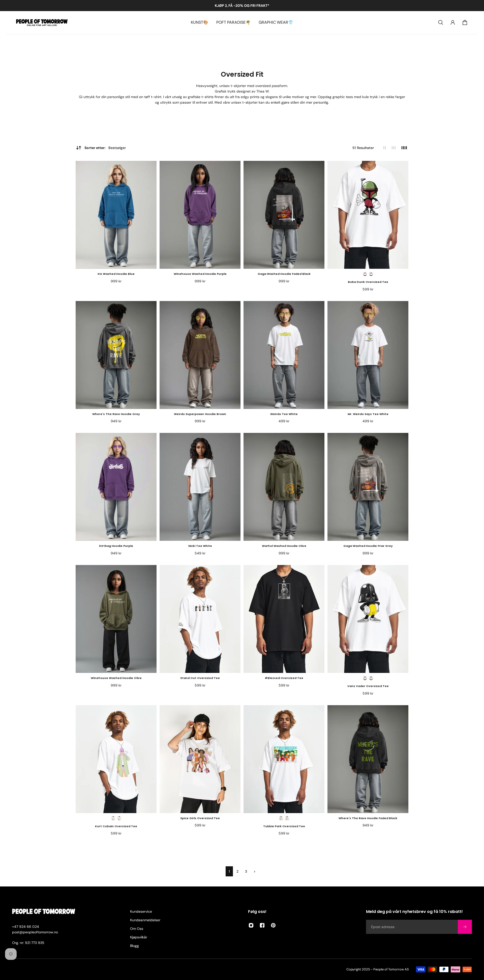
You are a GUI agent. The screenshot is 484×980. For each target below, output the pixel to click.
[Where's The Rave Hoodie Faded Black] (367, 759)
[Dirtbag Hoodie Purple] (116, 487)
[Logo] (42, 22)
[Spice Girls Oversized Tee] (200, 759)
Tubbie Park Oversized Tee (284, 826)
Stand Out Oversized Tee (200, 678)
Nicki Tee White (200, 546)
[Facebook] (262, 925)
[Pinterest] (273, 925)
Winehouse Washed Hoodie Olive (116, 678)
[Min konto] (453, 22)
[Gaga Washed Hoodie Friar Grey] (367, 487)
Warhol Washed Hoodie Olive (284, 546)
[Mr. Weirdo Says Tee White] (367, 355)
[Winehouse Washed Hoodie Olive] (116, 619)
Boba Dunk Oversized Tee (368, 282)
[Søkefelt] (441, 22)
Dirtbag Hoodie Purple (116, 546)
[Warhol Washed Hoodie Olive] (284, 487)
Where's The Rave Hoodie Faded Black (368, 818)
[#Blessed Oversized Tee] (284, 619)
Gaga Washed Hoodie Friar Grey (368, 546)
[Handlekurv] (465, 22)
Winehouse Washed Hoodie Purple (200, 274)
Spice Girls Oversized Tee (200, 818)
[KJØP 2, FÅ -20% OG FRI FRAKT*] (242, 5)
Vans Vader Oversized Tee (368, 686)
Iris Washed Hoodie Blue (116, 274)
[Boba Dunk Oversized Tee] (367, 215)
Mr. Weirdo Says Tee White (368, 414)
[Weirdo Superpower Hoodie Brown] (200, 355)
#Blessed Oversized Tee (284, 678)
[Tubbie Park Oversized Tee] (284, 759)
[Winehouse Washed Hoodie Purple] (200, 215)
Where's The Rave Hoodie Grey (116, 414)
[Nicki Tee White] (200, 487)
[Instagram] (251, 925)
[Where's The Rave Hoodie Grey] (116, 355)
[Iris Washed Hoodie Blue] (116, 215)
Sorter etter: (105, 147)
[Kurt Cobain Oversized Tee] (116, 759)
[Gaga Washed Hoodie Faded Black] (284, 215)
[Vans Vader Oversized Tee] (367, 619)
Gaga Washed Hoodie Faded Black (284, 274)
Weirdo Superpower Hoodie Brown (200, 414)
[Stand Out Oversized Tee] (200, 619)
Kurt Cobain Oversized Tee (116, 826)
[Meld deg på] (465, 927)
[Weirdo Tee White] (284, 355)
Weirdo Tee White (284, 414)
